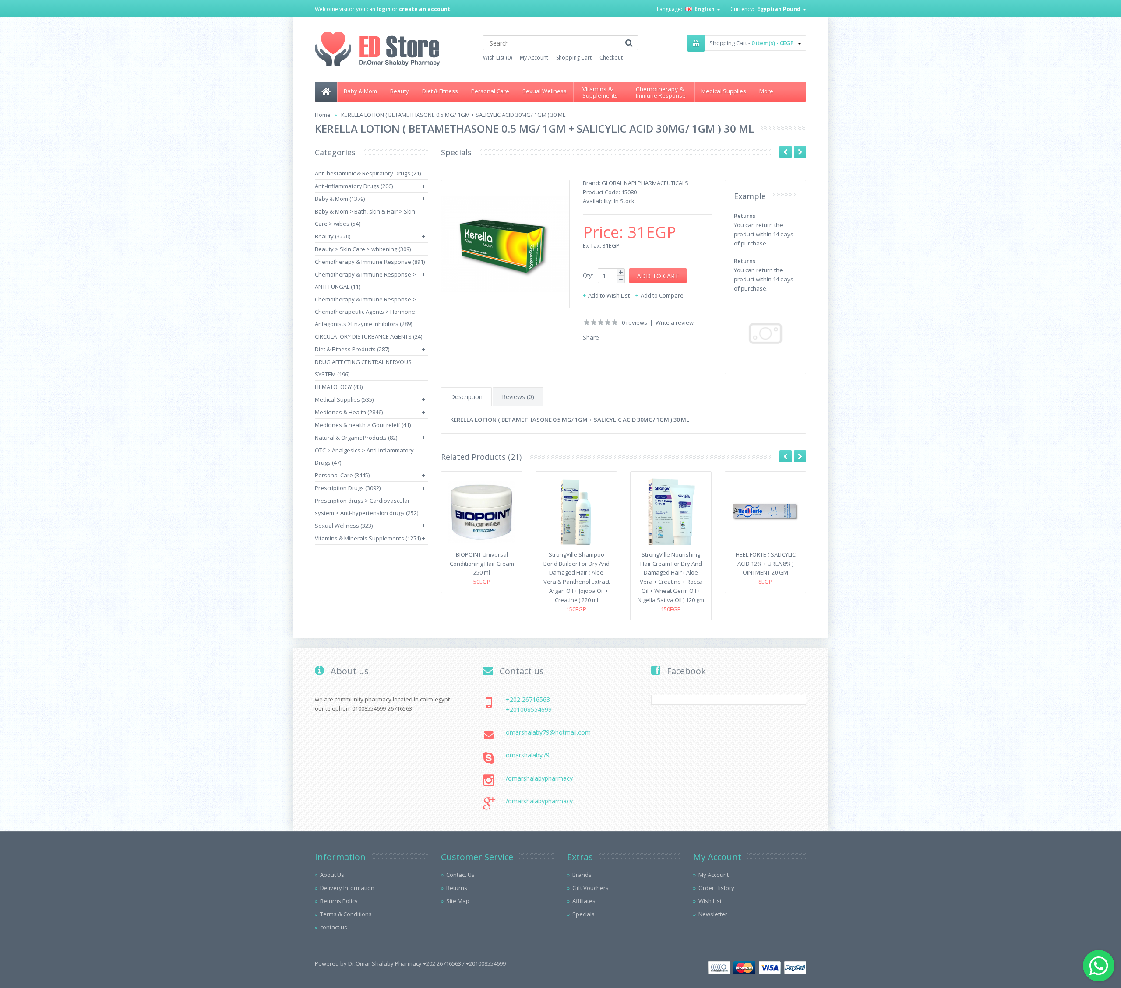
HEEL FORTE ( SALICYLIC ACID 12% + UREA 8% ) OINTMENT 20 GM (766, 563)
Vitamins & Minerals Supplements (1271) (368, 538)
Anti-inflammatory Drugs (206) (354, 186)
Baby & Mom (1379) (340, 199)
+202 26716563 (528, 699)
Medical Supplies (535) (344, 399)
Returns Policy (339, 901)
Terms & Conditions (346, 914)
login (384, 9)
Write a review (675, 322)
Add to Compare (662, 295)
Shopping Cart (574, 57)
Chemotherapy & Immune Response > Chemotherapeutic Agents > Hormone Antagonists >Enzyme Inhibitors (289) (365, 311)
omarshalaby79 (528, 755)
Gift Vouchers (590, 888)
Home (323, 115)
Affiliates (584, 901)
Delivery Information (347, 888)
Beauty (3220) (332, 236)
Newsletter (712, 914)
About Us (332, 875)
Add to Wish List (609, 295)
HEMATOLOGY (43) (339, 387)
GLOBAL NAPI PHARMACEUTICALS (645, 183)
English (704, 9)
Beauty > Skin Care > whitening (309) (363, 249)
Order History (716, 888)
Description (466, 396)
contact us (333, 927)
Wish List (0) (497, 57)
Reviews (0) (518, 396)
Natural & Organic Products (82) (356, 437)
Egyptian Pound (779, 9)
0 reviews (634, 322)
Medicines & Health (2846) (349, 412)
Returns (456, 888)
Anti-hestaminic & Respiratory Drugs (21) (368, 173)
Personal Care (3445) (342, 475)
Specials (583, 914)
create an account (424, 9)
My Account (534, 57)
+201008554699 (529, 709)
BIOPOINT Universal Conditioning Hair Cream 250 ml (482, 563)
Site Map (457, 901)
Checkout (611, 57)
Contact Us (460, 875)
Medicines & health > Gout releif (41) (363, 425)
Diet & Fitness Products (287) (352, 349)
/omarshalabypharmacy (539, 778)
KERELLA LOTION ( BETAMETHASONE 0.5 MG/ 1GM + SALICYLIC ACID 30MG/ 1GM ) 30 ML (453, 115)
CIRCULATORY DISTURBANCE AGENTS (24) (368, 336)
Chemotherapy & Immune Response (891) (370, 262)
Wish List (710, 901)
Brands (582, 875)
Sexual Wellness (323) (344, 525)
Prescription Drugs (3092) (348, 488)
